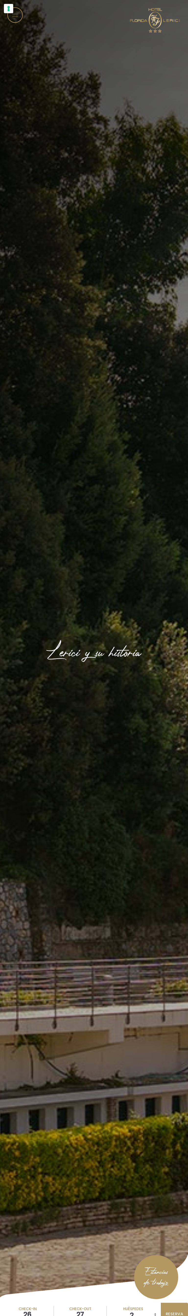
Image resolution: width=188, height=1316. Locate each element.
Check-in (28, 1308)
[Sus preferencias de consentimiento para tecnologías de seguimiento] (8, 8)
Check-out (80, 1308)
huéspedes (133, 1308)
